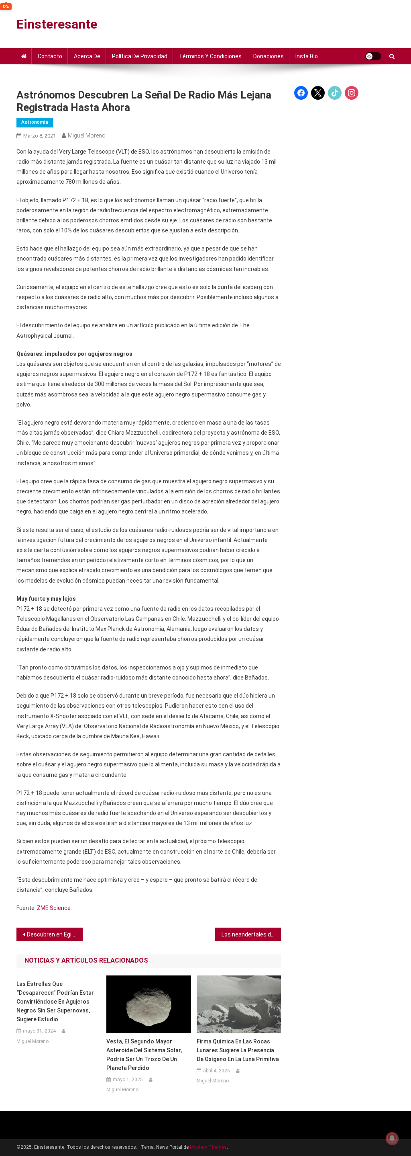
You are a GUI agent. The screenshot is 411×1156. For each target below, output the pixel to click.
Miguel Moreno (87, 135)
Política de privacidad (139, 56)
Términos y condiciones (210, 56)
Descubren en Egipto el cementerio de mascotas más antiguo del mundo (55, 934)
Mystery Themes (208, 1147)
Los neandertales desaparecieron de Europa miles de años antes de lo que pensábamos (251, 934)
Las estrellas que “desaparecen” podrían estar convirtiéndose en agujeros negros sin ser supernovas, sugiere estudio (55, 1002)
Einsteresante (56, 24)
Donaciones (268, 56)
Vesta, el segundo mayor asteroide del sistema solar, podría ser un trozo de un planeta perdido (144, 1054)
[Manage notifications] (392, 1138)
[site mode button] (373, 56)
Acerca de (87, 56)
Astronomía (34, 122)
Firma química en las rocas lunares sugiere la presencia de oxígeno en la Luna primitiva (238, 1050)
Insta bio (306, 56)
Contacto (50, 56)
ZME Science (54, 908)
